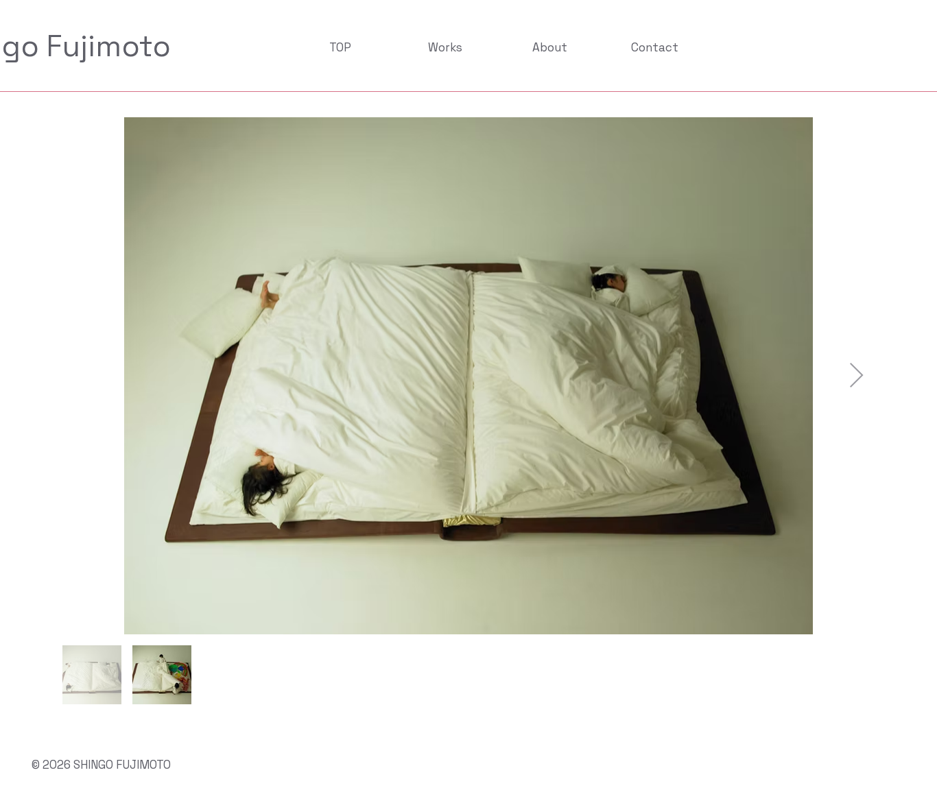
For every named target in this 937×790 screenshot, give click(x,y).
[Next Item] (856, 376)
